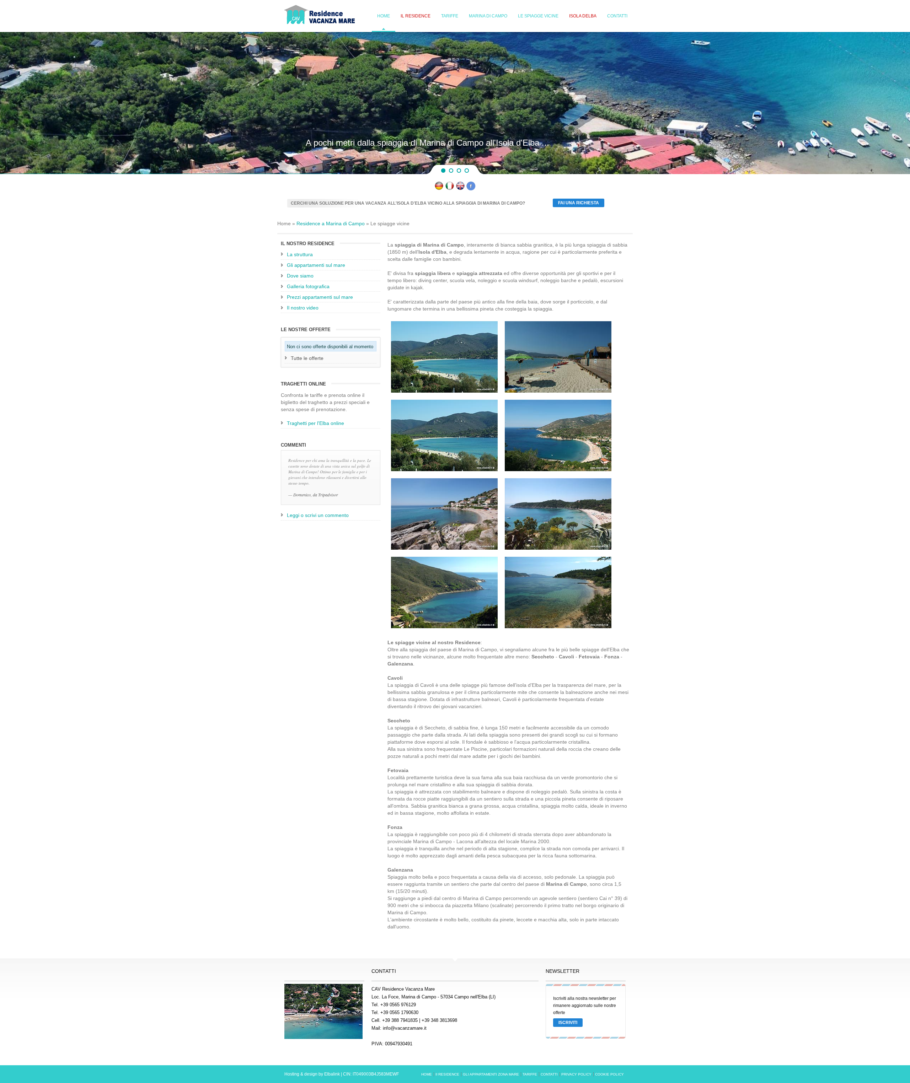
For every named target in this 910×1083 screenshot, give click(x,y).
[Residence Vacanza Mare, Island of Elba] (460, 189)
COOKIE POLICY (609, 1074)
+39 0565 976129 (398, 1004)
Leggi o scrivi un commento (318, 515)
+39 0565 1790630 (399, 1012)
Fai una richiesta (578, 202)
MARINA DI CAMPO (488, 16)
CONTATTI (617, 16)
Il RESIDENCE (447, 1074)
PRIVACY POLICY (576, 1074)
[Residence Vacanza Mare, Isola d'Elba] (449, 189)
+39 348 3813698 (439, 1020)
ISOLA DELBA (582, 16)
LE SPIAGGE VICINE (538, 16)
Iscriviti (567, 1022)
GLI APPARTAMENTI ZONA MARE (491, 1074)
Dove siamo (300, 276)
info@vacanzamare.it (405, 1028)
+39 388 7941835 (400, 1020)
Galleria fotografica (308, 286)
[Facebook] (471, 189)
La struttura (300, 254)
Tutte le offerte (307, 358)
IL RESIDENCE (415, 16)
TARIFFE (449, 16)
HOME (383, 16)
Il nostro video (302, 308)
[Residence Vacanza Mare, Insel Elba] (439, 189)
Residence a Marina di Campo (330, 223)
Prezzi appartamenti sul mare (320, 297)
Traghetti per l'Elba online (315, 423)
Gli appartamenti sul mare (316, 265)
